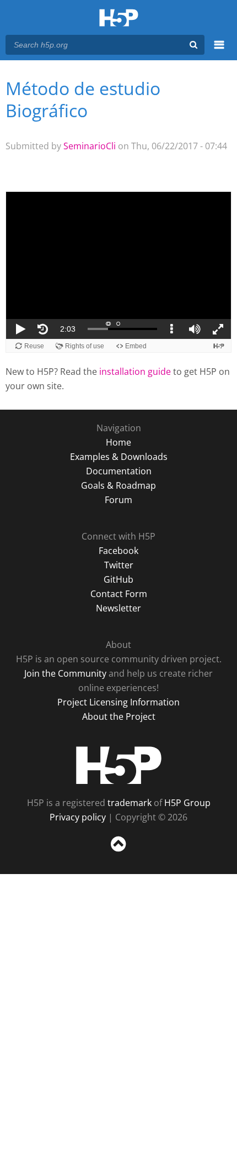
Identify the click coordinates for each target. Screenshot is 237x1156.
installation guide (135, 371)
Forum (118, 500)
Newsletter (118, 608)
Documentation (119, 471)
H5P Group (187, 803)
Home (118, 442)
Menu (219, 50)
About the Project (118, 716)
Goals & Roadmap (118, 485)
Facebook (118, 551)
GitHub (118, 579)
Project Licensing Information (118, 702)
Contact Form (118, 594)
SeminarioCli (89, 146)
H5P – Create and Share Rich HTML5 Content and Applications (119, 18)
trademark (129, 803)
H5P (118, 765)
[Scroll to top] (118, 852)
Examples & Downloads (119, 457)
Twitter (118, 565)
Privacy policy (78, 817)
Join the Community (65, 673)
